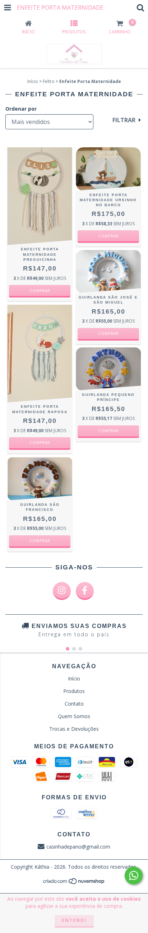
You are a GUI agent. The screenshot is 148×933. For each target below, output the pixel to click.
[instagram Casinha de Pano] (62, 591)
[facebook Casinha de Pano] (85, 591)
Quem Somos (74, 716)
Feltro (49, 81)
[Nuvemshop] (74, 883)
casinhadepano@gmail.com (78, 846)
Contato (74, 703)
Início (32, 81)
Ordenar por (21, 108)
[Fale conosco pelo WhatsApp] (134, 875)
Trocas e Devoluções (74, 728)
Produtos (74, 691)
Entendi (74, 920)
